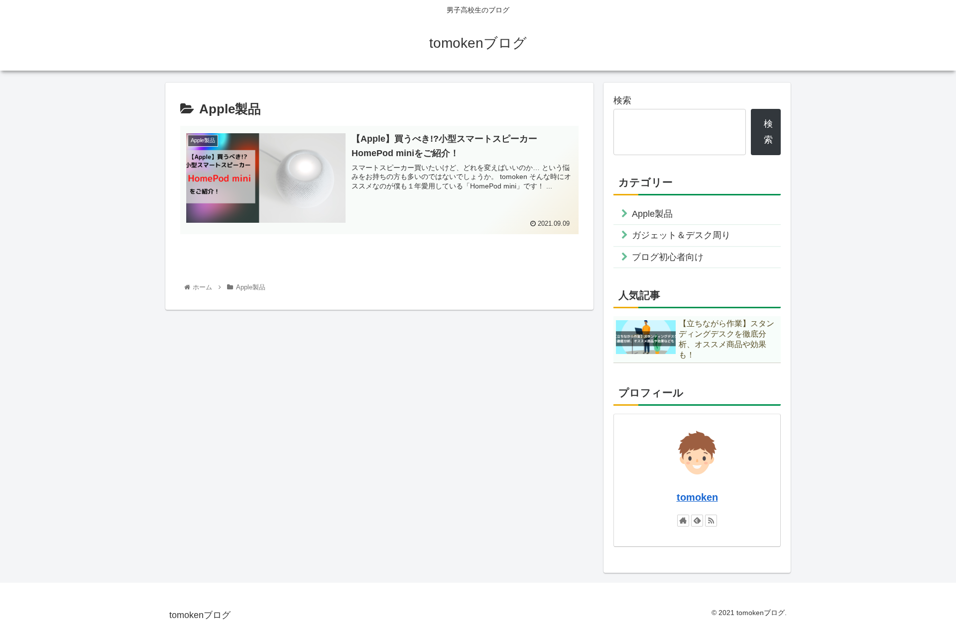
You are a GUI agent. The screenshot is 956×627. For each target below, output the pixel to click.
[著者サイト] (683, 521)
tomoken (697, 497)
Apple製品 (652, 214)
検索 (622, 100)
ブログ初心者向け (668, 257)
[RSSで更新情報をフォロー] (711, 521)
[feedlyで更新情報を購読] (697, 521)
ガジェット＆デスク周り (681, 235)
